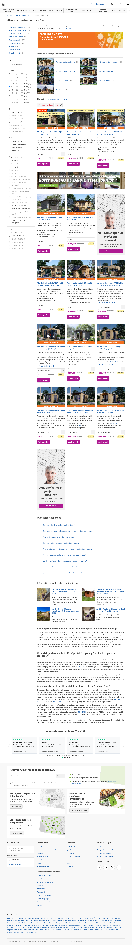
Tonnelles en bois (16, 53)
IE (82, 941)
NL (70, 941)
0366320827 (15, 860)
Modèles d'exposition (74, 856)
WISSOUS (63, 702)
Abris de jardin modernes (19, 30)
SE (73, 941)
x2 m (113, 423)
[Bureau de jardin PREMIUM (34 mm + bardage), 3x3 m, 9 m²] (51, 333)
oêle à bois (98, 930)
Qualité (69, 850)
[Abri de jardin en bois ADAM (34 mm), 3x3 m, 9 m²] (81, 333)
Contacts (70, 866)
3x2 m (117, 362)
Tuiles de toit (41, 889)
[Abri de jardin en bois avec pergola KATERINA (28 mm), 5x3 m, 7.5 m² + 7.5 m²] (111, 119)
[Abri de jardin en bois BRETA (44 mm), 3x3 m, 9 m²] (51, 119)
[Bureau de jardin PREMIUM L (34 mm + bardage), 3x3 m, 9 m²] (111, 270)
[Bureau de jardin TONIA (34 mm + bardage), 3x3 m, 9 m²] (111, 333)
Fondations (40, 879)
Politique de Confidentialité (105, 850)
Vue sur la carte (17, 833)
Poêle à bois (29, 932)
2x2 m (112, 362)
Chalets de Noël (15, 50)
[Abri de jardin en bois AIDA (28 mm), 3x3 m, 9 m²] (81, 204)
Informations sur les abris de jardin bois (58, 583)
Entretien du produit (43, 902)
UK (54, 941)
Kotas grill (14, 46)
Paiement (40, 846)
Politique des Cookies (104, 853)
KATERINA (118, 699)
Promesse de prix (43, 866)
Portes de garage (43, 899)
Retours (39, 863)
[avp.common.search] (129, 11)
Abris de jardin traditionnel (19, 27)
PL (79, 941)
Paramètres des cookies (105, 856)
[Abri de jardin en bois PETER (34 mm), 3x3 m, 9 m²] (51, 204)
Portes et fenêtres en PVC (46, 895)
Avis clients (71, 853)
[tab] (81, 525)
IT (60, 941)
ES (63, 941)
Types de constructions (45, 882)
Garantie (40, 860)
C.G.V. (99, 846)
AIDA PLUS (41, 702)
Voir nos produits (48, 185)
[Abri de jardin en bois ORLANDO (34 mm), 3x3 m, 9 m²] (81, 270)
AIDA (55, 702)
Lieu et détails (16, 806)
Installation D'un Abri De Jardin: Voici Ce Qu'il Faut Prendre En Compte (64, 591)
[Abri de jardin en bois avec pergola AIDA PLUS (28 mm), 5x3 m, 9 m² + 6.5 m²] (51, 270)
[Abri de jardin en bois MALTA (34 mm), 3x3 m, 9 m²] (81, 119)
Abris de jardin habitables (19, 33)
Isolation (40, 885)
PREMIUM (82, 712)
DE (58, 941)
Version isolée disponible (106, 302)
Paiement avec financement (46, 850)
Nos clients (70, 860)
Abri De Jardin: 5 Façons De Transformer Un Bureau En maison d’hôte (65, 611)
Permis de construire (44, 875)
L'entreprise (71, 846)
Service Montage (42, 856)
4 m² (80, 425)
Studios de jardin (16, 43)
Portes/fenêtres (42, 892)
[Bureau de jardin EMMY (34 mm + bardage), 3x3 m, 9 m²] (51, 397)
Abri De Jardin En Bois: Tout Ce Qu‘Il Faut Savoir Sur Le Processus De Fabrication (110, 591)
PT (67, 941)
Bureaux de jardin (17, 40)
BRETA (81, 667)
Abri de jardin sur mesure (73, 920)
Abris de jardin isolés (18, 37)
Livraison (40, 853)
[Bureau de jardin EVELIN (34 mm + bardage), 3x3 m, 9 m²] (81, 397)
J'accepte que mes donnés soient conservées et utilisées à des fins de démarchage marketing (36, 784)
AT (76, 941)
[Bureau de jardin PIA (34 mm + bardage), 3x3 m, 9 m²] (111, 397)
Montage (40, 905)
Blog (68, 863)
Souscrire (60, 776)
